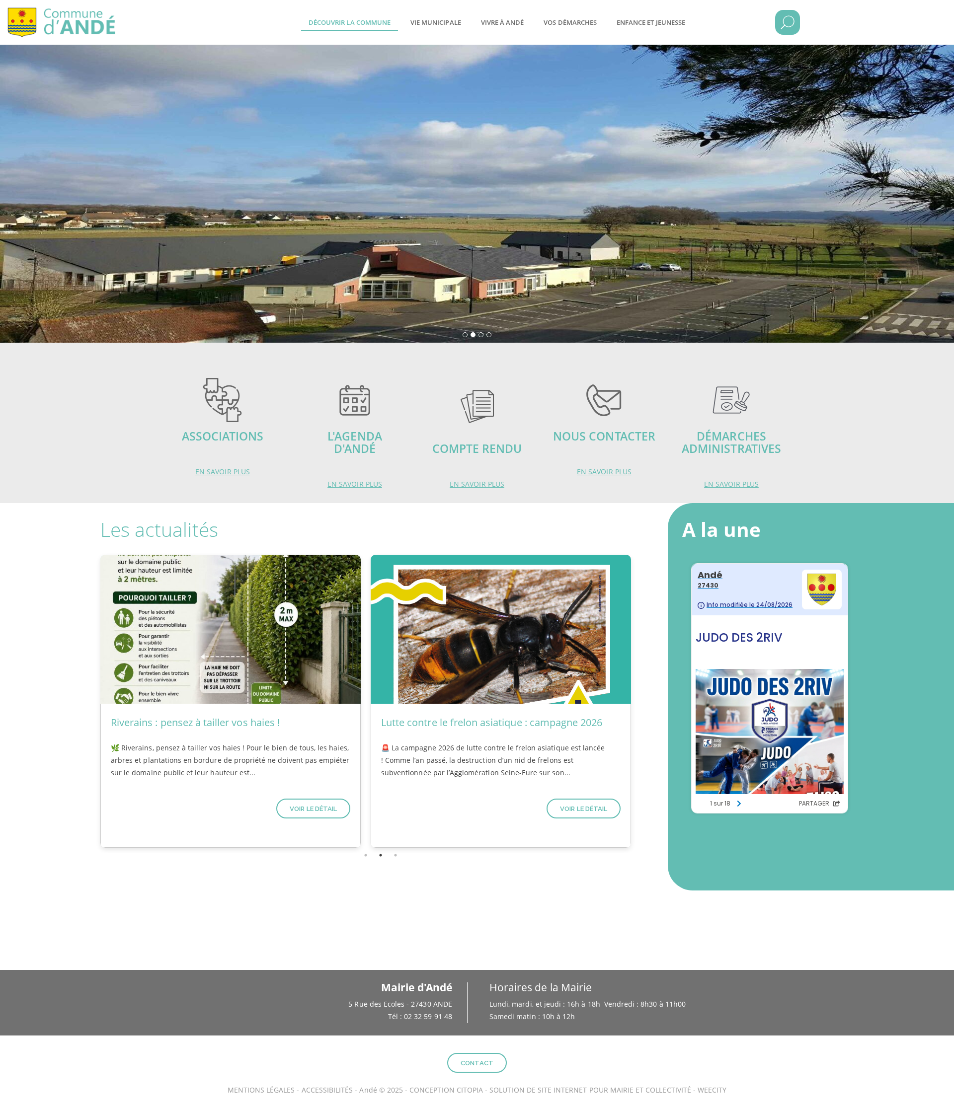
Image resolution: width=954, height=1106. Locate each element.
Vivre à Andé (502, 22)
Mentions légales (261, 1090)
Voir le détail (313, 808)
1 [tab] (366, 855)
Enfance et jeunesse (651, 22)
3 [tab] (395, 855)
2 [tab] (381, 855)
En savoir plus (222, 471)
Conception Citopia (446, 1090)
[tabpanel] (230, 701)
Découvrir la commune (350, 22)
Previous (88, 701)
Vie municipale (435, 22)
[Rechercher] (787, 22)
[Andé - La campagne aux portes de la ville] (67, 15)
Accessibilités (327, 1090)
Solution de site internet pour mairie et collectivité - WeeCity (607, 1090)
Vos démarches (570, 22)
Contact (477, 1063)
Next (643, 701)
